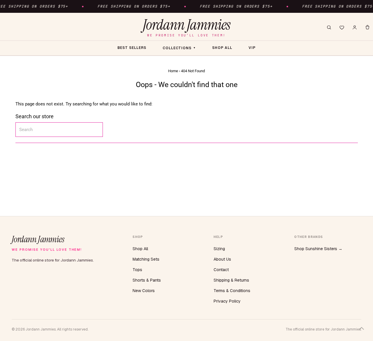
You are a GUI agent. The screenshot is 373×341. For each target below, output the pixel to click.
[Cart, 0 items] (367, 27)
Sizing (219, 248)
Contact (221, 269)
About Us (222, 259)
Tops (137, 269)
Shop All (140, 248)
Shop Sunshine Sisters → (318, 248)
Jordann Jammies (186, 27)
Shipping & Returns (231, 280)
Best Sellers (131, 47)
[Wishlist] (341, 27)
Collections (179, 48)
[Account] (354, 27)
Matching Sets (146, 259)
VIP (252, 47)
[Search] (329, 27)
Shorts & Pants (147, 280)
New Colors (144, 290)
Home (173, 71)
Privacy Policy (227, 301)
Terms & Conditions (232, 290)
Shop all (222, 47)
